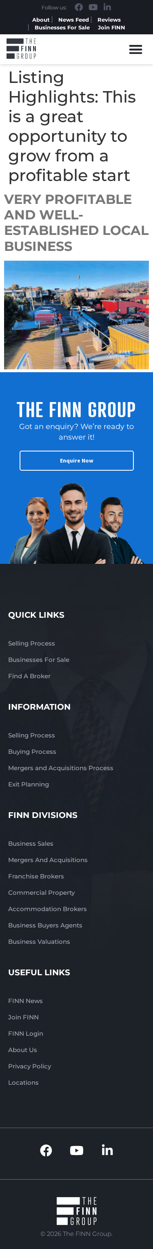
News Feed (73, 19)
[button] (136, 49)
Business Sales (30, 843)
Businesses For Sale (62, 27)
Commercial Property (41, 892)
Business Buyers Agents (45, 925)
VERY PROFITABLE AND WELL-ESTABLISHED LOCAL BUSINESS (76, 222)
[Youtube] (93, 7)
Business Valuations (39, 941)
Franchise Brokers (36, 876)
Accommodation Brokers (47, 909)
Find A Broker (29, 676)
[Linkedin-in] (107, 7)
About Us (22, 1050)
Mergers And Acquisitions (48, 860)
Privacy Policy (29, 1066)
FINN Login (25, 1033)
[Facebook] (79, 7)
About (41, 19)
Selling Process (31, 643)
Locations (23, 1082)
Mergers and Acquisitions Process (60, 768)
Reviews (109, 19)
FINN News (25, 1001)
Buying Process (32, 751)
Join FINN (111, 27)
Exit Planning (28, 784)
